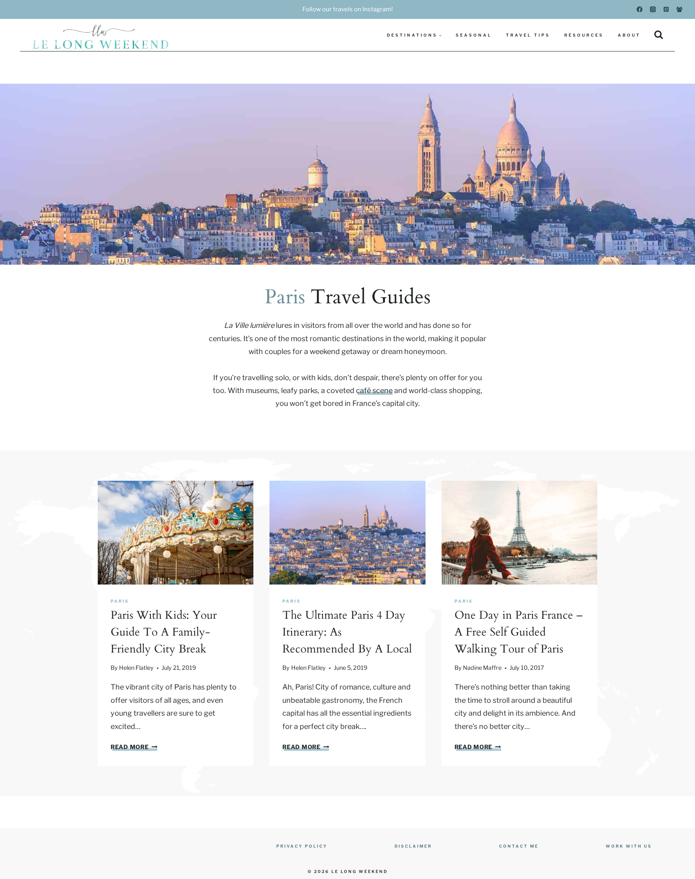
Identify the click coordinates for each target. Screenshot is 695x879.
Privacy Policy (301, 846)
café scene (374, 390)
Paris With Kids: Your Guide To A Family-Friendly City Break (164, 632)
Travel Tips (528, 35)
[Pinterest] (666, 9)
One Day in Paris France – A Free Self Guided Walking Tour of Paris (518, 632)
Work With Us (629, 846)
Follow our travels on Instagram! (347, 9)
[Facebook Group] (679, 9)
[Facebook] (640, 9)
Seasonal (474, 35)
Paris (120, 601)
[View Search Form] (658, 34)
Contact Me (519, 846)
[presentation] (175, 533)
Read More (133, 747)
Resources (584, 35)
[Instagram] (653, 9)
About (629, 35)
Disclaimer (413, 846)
